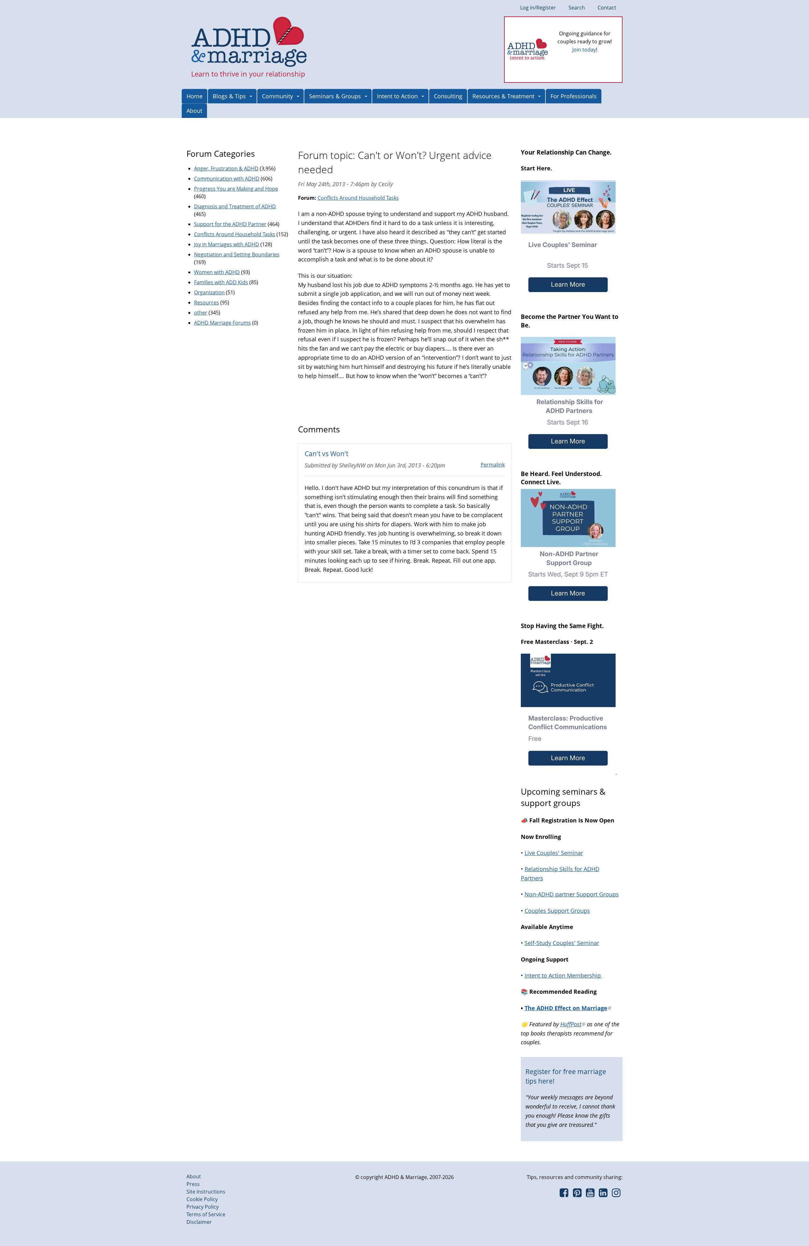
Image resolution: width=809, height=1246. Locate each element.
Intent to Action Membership (563, 975)
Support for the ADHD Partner (230, 224)
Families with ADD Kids (221, 282)
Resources (206, 302)
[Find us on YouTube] (590, 1194)
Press (193, 1184)
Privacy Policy (202, 1206)
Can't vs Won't (326, 453)
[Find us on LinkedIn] (603, 1194)
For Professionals (573, 96)
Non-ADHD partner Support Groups (572, 894)
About (194, 110)
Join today (584, 49)
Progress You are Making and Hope (236, 188)
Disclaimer (199, 1222)
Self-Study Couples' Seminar (562, 943)
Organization (209, 292)
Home (194, 96)
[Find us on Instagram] (616, 1194)
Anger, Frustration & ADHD (226, 168)
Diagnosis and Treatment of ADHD (235, 206)
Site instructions (205, 1191)
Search (577, 7)
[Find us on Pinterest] (576, 1194)
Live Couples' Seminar (554, 853)
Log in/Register (538, 7)
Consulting (448, 96)
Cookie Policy (202, 1199)
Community (277, 96)
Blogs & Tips (229, 96)
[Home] (249, 42)
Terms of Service (205, 1214)
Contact (607, 7)
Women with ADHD (217, 272)
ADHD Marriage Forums (222, 322)
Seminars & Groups (335, 96)
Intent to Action (397, 96)
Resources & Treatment (503, 96)
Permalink (493, 464)
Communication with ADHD (226, 178)
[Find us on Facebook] (563, 1194)
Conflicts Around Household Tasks (358, 197)
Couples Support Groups (557, 910)
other (200, 312)
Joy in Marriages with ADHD (226, 244)
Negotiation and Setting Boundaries (236, 254)
